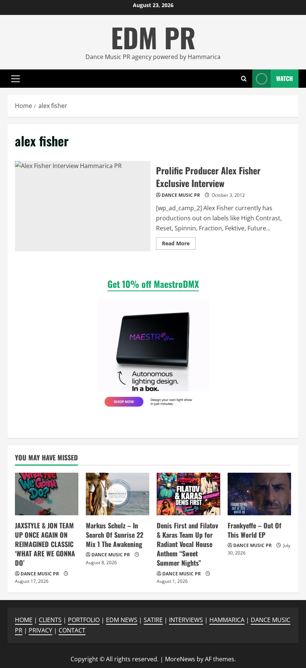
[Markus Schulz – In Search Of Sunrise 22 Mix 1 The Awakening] (117, 494)
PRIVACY (40, 630)
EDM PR (153, 37)
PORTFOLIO (84, 620)
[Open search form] (244, 78)
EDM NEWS (121, 620)
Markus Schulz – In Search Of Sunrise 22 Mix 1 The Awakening (114, 535)
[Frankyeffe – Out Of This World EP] (259, 494)
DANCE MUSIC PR (181, 195)
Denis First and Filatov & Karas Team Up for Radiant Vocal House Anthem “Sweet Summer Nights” (187, 544)
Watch (284, 78)
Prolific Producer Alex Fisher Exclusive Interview (82, 206)
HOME (23, 620)
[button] (15, 79)
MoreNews (180, 659)
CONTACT (72, 630)
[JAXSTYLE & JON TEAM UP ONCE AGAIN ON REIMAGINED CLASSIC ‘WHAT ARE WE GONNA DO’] (46, 494)
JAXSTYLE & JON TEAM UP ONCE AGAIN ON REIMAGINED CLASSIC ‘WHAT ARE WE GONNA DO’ (45, 544)
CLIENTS (50, 620)
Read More (179, 244)
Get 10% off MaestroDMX (153, 283)
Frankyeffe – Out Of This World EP (254, 530)
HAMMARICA (226, 620)
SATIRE (153, 620)
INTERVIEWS (186, 620)
